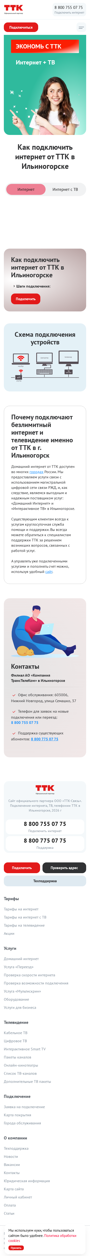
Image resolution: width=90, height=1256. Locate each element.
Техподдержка (16, 1148)
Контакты (12, 1172)
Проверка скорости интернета (29, 975)
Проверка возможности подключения (36, 983)
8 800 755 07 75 (68, 7)
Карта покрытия (17, 1114)
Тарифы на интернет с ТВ (25, 917)
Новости (11, 1156)
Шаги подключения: (33, 286)
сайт (48, 571)
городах (36, 471)
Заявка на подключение (24, 1106)
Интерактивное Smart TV (25, 1049)
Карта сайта (14, 1189)
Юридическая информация (27, 1180)
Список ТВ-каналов (20, 1073)
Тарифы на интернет (21, 909)
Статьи (9, 1213)
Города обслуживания (22, 1123)
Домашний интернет (21, 958)
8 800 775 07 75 (44, 739)
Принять (16, 1248)
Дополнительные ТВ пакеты (27, 1081)
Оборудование (16, 999)
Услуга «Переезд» (19, 966)
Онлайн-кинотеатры (21, 1065)
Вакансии (12, 1164)
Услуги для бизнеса (20, 1007)
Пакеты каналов (17, 1057)
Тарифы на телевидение (24, 925)
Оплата (10, 1205)
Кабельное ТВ (15, 1032)
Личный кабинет (18, 1197)
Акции (9, 933)
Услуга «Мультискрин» (22, 991)
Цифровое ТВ (15, 1040)
